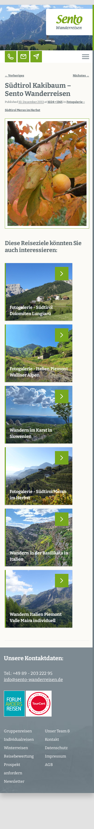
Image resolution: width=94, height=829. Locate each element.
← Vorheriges (14, 75)
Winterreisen (16, 748)
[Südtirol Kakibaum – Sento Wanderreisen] (47, 173)
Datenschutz (56, 748)
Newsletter (14, 781)
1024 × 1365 (55, 102)
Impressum (55, 756)
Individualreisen (19, 739)
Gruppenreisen (18, 731)
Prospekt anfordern (13, 768)
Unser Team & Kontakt (57, 735)
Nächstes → (81, 75)
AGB (49, 764)
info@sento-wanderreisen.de (33, 679)
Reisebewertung (19, 756)
